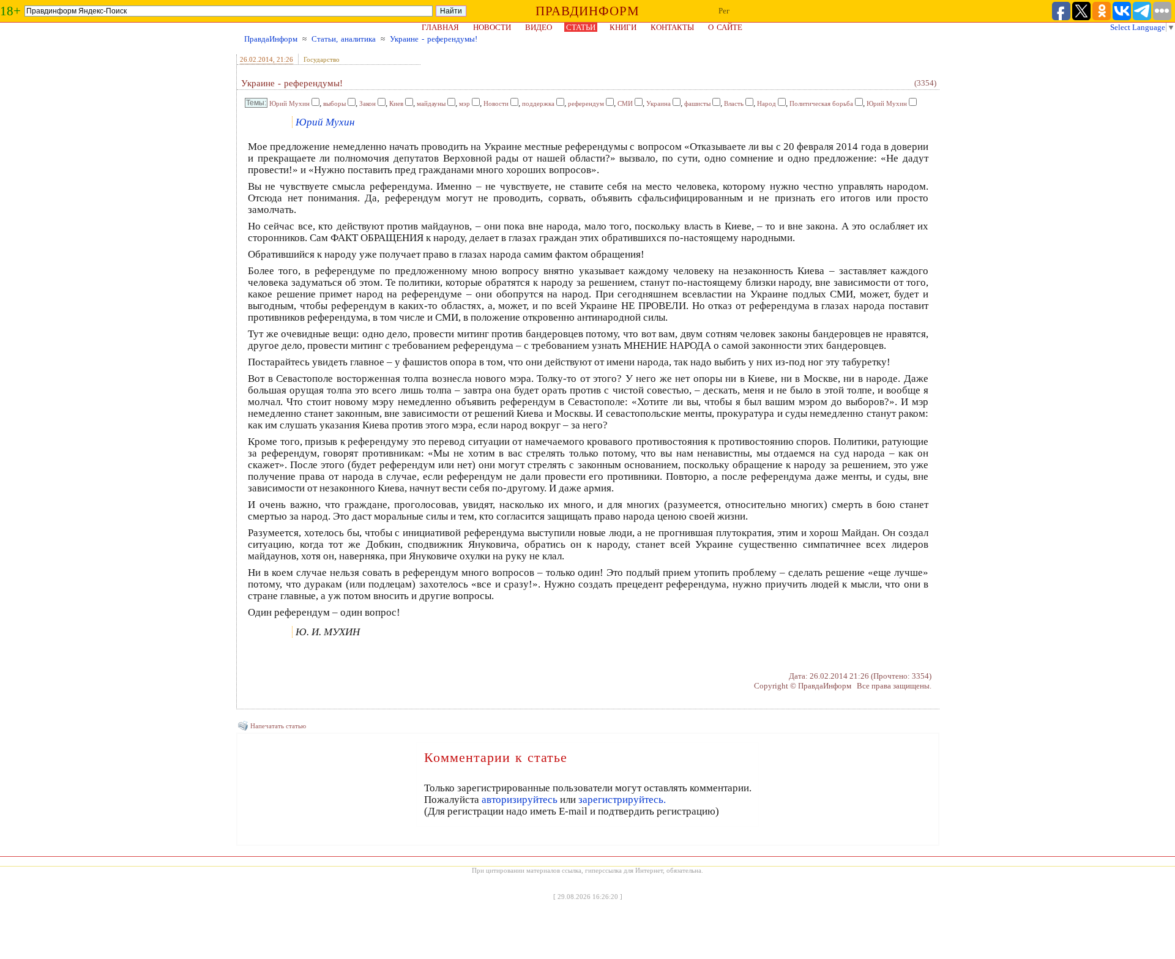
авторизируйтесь (520, 799)
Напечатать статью (278, 726)
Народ (766, 103)
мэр (464, 103)
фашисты (697, 103)
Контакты (672, 27)
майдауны (431, 103)
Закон (367, 103)
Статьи (580, 27)
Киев (396, 103)
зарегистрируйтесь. (622, 799)
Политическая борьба (821, 103)
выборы (334, 103)
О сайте (725, 27)
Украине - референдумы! (433, 38)
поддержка (538, 103)
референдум (586, 103)
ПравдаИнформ (270, 38)
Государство (322, 59)
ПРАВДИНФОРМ (587, 11)
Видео (538, 27)
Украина (658, 103)
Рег (723, 10)
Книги (623, 27)
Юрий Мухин (289, 103)
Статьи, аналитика (343, 38)
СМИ (625, 103)
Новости (492, 27)
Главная (440, 27)
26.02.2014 (256, 59)
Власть (734, 103)
